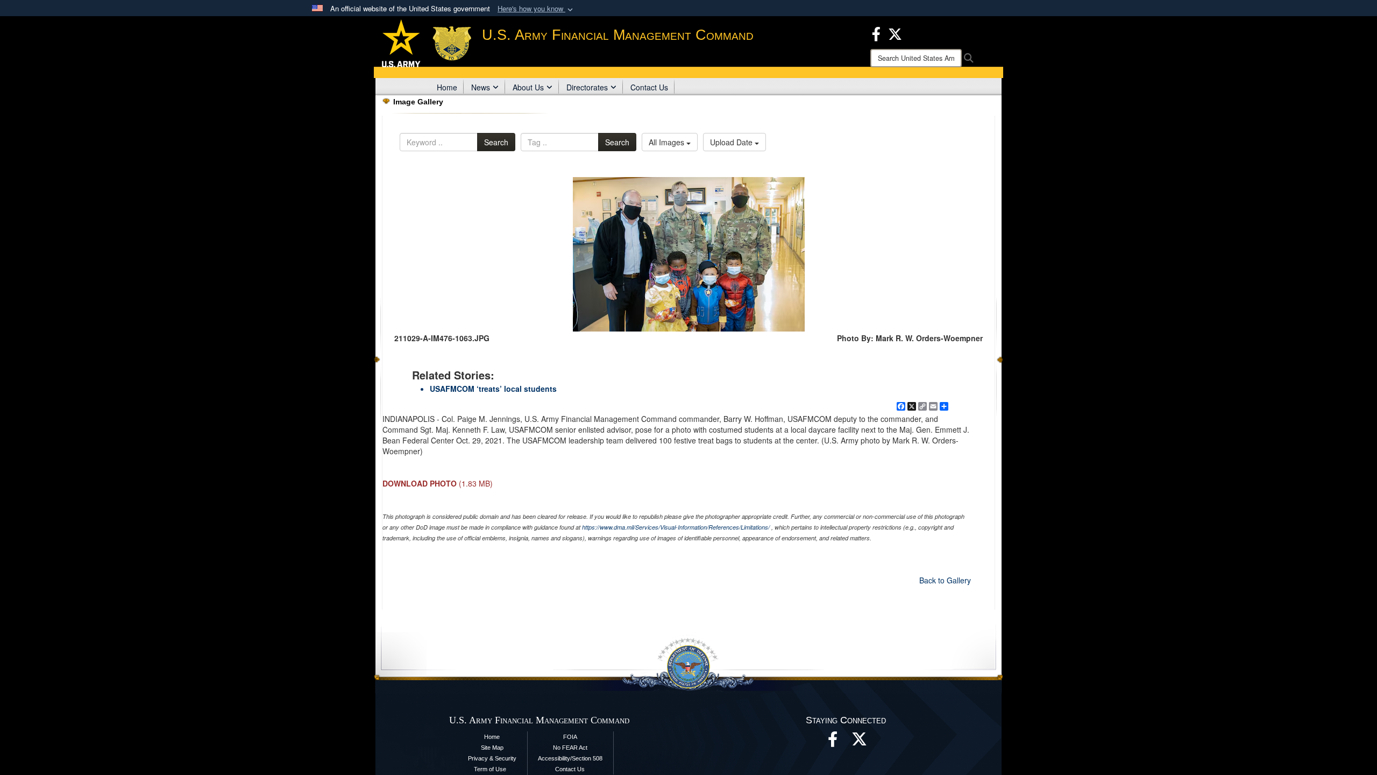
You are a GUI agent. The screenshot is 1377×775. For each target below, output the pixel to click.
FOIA (570, 737)
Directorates (587, 87)
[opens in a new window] (859, 742)
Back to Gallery (945, 580)
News (480, 87)
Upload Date (732, 142)
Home (447, 87)
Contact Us (649, 87)
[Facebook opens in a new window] (876, 32)
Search (496, 142)
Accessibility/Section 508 (570, 758)
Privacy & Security (492, 758)
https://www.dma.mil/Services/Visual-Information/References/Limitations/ (676, 527)
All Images (667, 142)
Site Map (492, 747)
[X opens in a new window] (895, 32)
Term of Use (490, 769)
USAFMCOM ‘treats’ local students (493, 388)
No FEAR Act (570, 747)
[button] (536, 9)
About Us (528, 87)
